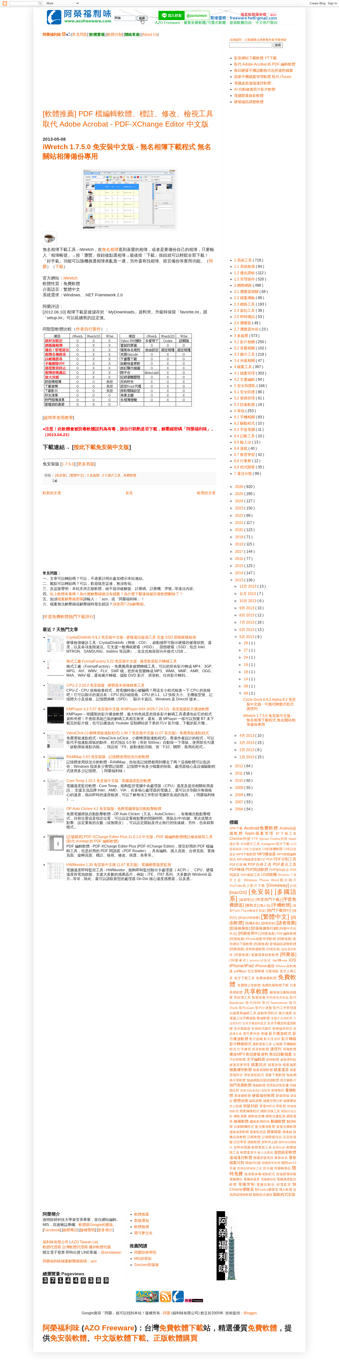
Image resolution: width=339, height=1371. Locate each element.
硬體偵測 (240, 1101)
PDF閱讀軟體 (257, 869)
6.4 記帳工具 (245, 436)
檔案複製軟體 (263, 1070)
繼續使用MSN (260, 1121)
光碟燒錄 (272, 971)
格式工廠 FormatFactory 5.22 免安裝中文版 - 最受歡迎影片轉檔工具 (121, 661)
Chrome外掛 (240, 839)
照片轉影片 (288, 1080)
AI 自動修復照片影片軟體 (254, 89)
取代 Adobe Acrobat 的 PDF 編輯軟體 (264, 64)
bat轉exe (280, 960)
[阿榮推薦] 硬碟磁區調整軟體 (275, 944)
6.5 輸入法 (243, 442)
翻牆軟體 (278, 1121)
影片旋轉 (256, 1039)
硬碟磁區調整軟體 (249, 102)
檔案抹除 (275, 1065)
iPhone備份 (265, 966)
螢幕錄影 (274, 1132)
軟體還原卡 (248, 1152)
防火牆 (268, 1168)
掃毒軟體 (289, 1049)
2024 (239, 501)
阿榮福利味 (61, 1328)
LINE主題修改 (252, 849)
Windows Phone (256, 880)
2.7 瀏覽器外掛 (246, 329)
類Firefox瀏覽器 (266, 1189)
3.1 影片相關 (245, 342)
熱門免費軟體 (240, 1085)
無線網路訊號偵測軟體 (263, 1080)
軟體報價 (141, 1227)
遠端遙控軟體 (240, 1158)
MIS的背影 (143, 1259)
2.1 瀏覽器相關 (246, 292)
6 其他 (239, 411)
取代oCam (246, 1008)
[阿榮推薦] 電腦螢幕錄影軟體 (256, 955)
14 (246, 679)
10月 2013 (248, 601)
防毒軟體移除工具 (249, 1168)
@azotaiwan (111, 1252)
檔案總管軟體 (240, 1070)
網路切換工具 (270, 1111)
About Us (150, 34)
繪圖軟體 (241, 1121)
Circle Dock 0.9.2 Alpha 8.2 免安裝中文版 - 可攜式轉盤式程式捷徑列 (269, 704)
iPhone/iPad (241, 965)
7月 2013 (247, 622)
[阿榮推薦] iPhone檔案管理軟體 (252, 939)
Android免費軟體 (261, 828)
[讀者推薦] (286, 922)
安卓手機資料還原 (254, 1023)
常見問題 (79, 34)
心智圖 (277, 1044)
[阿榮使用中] (248, 933)
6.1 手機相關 (245, 417)
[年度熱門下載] (268, 899)
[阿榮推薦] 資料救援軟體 (247, 949)
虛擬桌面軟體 (239, 1132)
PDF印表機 (238, 864)
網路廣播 (240, 1116)
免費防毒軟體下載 (275, 985)
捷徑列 (276, 1049)
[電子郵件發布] (54, 480)
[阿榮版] (288, 954)
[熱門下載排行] (279, 910)
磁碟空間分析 (272, 1101)
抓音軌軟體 (260, 1049)
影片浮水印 (272, 1039)
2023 (239, 508)
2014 (239, 573)
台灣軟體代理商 (75, 1247)
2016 (239, 559)
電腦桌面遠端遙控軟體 (252, 83)
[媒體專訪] (246, 899)
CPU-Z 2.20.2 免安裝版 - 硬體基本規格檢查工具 (105, 685)
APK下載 (236, 828)
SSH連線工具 (250, 875)
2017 (239, 551)
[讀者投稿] (268, 923)
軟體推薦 (141, 1214)
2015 (239, 566)
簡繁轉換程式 (249, 1111)
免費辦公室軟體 (249, 985)
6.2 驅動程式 (245, 423)
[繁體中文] (77, 475)
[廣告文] (251, 905)
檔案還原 (281, 1070)
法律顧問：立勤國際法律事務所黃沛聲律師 (257, 40)
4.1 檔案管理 (245, 373)
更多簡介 (105, 1230)
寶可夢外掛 (251, 1033)
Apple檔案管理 (259, 833)
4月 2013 (247, 736)
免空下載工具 (244, 978)
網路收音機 (256, 1116)
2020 (239, 530)
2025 (239, 494)
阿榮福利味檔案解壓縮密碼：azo (70, 1261)
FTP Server (260, 839)
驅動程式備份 (262, 1194)
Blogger (250, 1313)
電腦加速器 (252, 1179)
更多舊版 (86, 464)
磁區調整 (255, 1101)
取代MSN (253, 1003)
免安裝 (61, 1338)
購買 (190, 1338)
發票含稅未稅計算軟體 (255, 1090)
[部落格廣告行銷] (264, 928)
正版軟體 (168, 1338)
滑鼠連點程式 (254, 1075)
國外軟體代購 (100, 1247)
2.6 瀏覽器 (243, 323)
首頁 (129, 493)
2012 (239, 766)
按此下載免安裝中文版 (101, 447)
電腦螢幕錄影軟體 (249, 96)
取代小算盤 (263, 1008)
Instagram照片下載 (275, 844)
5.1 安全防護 (245, 392)
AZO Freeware (109, 1328)
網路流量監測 (275, 1116)
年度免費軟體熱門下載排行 (69, 616)
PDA (269, 859)
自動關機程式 (244, 1126)
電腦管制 (246, 1184)
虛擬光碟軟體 (286, 1126)
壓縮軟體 (263, 1018)
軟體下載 (131, 1338)
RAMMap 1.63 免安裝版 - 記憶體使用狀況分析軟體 (107, 757)
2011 (239, 773)
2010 (239, 780)
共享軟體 (256, 991)
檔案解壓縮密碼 (70, 599)
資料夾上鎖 (269, 1142)
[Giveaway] (278, 885)
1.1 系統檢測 (245, 266)
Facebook (52, 1230)
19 (246, 665)
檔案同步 (259, 1065)
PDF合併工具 (260, 864)
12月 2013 (248, 586)
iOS (292, 960)
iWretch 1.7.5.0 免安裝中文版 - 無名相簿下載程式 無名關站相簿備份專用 (269, 720)
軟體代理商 (52, 1247)
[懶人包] (264, 905)
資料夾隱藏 (242, 1147)
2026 (239, 487)
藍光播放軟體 (265, 1126)
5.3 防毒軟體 (245, 405)
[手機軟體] (281, 905)
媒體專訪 (70, 1230)
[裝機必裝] (252, 923)
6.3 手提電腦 (245, 429)
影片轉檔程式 (240, 1044)
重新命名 (281, 1158)
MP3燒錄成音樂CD (251, 859)
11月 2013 (248, 594)
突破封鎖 (250, 1106)
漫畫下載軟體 (275, 1075)
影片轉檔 (288, 1039)
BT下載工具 (286, 833)
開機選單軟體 (271, 1163)
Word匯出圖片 (283, 880)
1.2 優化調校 (245, 273)
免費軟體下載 (181, 1328)
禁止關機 (235, 1106)
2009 (239, 788)
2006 (239, 809)
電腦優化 (236, 1179)
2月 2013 (247, 750)
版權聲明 (87, 1230)
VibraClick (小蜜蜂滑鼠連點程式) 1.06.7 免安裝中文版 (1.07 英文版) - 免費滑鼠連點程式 (137, 733)
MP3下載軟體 (246, 854)
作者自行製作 (88, 329)
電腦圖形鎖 (268, 1179)
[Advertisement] (129, 69)
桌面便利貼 (288, 1059)
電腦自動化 (265, 1184)
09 (246, 686)
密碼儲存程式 (282, 1028)
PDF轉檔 (237, 869)
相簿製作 (277, 1090)
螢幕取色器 (258, 1132)
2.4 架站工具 (245, 310)
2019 (239, 537)
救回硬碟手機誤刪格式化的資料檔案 (263, 70)
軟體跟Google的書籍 (96, 1225)
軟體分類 (114, 34)
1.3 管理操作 (245, 279)
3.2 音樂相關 (245, 348)
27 (246, 650)
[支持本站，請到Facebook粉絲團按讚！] (68, 34)
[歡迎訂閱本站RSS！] (63, 34)
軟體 (79, 1338)
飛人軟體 (285, 1189)
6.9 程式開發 (245, 467)
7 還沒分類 (243, 474)
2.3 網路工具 (245, 304)
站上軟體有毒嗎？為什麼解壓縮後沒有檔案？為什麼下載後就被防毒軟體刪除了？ (116, 594)
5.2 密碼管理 (245, 398)
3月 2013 (247, 743)
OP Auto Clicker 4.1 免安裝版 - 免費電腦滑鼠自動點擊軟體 (113, 809)
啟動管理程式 (267, 1013)
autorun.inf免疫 (260, 960)
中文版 (105, 1338)
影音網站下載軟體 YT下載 (255, 58)
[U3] (293, 885)
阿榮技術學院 (145, 1252)
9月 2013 (247, 608)
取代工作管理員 (284, 1008)
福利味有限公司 (55, 1242)
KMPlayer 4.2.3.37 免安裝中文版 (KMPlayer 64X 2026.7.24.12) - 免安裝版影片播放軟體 (137, 709)
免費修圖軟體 (266, 978)
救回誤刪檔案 (280, 1054)
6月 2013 (247, 630)
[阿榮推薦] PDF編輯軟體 (278, 933)
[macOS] (238, 892)
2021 (239, 523)
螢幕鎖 (287, 1132)
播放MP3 (237, 1054)
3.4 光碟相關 (245, 361)
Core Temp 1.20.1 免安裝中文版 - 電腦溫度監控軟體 (108, 781)
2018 (239, 544)
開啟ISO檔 (253, 1163)
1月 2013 (247, 757)
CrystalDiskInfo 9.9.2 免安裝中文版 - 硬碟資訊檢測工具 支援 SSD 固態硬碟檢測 (131, 637)
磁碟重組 (289, 1101)
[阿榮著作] (238, 960)
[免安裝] (61, 475)
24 (246, 657)
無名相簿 (110, 249)
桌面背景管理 (239, 1065)
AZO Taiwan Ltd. (84, 1242)
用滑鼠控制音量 (277, 1085)
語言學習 (240, 1142)
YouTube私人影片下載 (247, 885)
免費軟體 (129, 475)
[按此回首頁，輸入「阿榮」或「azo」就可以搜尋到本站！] (227, 1279)
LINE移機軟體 (272, 849)
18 (246, 672)
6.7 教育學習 (245, 455)
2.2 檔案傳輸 (245, 298)
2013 (239, 580)
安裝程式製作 (261, 1028)
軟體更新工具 (262, 1147)
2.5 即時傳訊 (245, 317)
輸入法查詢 (265, 1152)
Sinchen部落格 (146, 1265)
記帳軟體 (254, 1137)
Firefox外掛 (279, 839)
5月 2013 (247, 637)
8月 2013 (247, 615)
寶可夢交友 (143, 1233)
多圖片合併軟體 (281, 1018)
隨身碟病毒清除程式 (259, 1174)
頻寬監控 (284, 1184)
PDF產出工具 (284, 864)
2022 (239, 515)
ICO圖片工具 (250, 844)
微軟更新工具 (262, 1044)
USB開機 (269, 875)
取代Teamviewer (275, 1003)
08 (246, 693)
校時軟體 (272, 1059)
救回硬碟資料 (257, 1054)
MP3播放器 (266, 854)
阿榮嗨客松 (282, 1168)
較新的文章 (52, 493)
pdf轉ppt (240, 971)
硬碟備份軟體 (263, 1095)
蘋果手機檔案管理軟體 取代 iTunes (262, 77)
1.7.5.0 (68, 464)
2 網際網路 (243, 285)
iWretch (70, 278)
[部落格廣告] (239, 928)
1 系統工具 (243, 260)
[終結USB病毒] (249, 917)
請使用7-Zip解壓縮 (128, 604)
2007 (239, 802)
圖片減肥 (285, 1013)
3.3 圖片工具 (112, 475)
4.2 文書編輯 (245, 379)
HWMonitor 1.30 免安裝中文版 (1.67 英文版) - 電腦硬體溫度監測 (118, 865)
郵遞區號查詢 (263, 1158)
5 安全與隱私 (245, 386)
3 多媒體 (93, 475)
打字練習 (244, 1049)
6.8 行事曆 (243, 461)
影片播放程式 (280, 1033)
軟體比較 (279, 1147)
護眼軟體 (253, 1142)
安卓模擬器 (242, 1028)
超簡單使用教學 (58, 417)
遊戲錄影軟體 (285, 1152)
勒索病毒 (258, 997)
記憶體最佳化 (272, 1137)
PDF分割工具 (285, 859)
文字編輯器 (256, 1059)
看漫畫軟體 (242, 1095)
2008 (239, 795)
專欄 (264, 1033)
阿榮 (166, 1313)
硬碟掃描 (282, 1095)
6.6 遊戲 (241, 448)
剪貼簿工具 (242, 997)
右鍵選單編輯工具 (242, 1013)
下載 (59, 266)
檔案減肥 (289, 1065)
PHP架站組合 (279, 869)
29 (246, 643)
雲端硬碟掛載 (286, 1174)
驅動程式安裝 (284, 1194)
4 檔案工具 (243, 367)
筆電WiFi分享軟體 (272, 1106)
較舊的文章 (206, 493)
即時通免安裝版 (278, 997)
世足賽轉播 (256, 971)
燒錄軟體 (259, 1085)
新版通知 (141, 1220)
